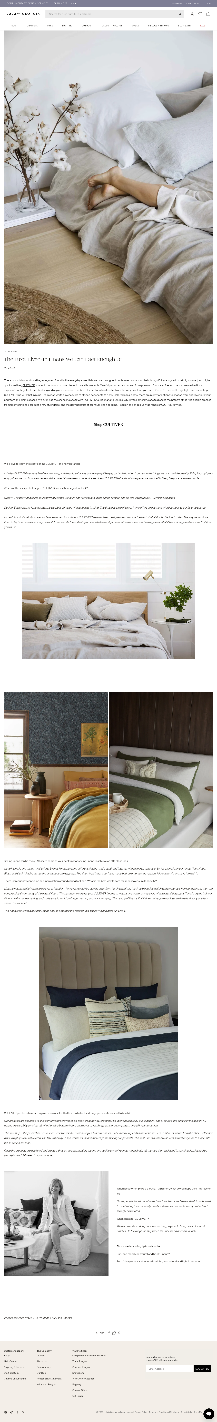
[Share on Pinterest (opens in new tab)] (119, 1333)
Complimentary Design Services (89, 1355)
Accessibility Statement (49, 1378)
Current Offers (79, 1390)
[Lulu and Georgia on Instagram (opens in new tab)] (5, 1412)
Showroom (78, 1372)
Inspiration (177, 3)
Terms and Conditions (159, 1412)
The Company (44, 1350)
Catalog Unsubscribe (15, 1378)
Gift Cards (77, 1395)
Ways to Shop (79, 1350)
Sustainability (44, 1367)
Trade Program (193, 3)
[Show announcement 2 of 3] (74, 3)
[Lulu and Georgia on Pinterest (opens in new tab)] (23, 1412)
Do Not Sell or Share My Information (197, 1412)
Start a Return (11, 1372)
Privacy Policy (141, 1412)
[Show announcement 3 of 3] (75, 3)
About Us (42, 1361)
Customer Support (14, 1350)
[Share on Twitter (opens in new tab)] (114, 1333)
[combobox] (114, 14)
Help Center (10, 1361)
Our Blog (41, 1372)
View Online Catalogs (83, 1378)
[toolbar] (108, 3)
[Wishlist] (200, 14)
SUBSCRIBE (202, 1368)
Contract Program (81, 1367)
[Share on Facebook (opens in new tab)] (109, 1333)
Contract (208, 3)
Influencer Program (47, 1384)
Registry (76, 1384)
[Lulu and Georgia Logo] (24, 14)
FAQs (7, 1355)
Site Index (174, 1412)
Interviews (10, 351)
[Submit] (180, 14)
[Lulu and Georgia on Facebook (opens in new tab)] (17, 1412)
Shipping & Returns (14, 1367)
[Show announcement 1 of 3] (72, 3)
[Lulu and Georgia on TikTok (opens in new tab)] (11, 1412)
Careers (41, 1355)
